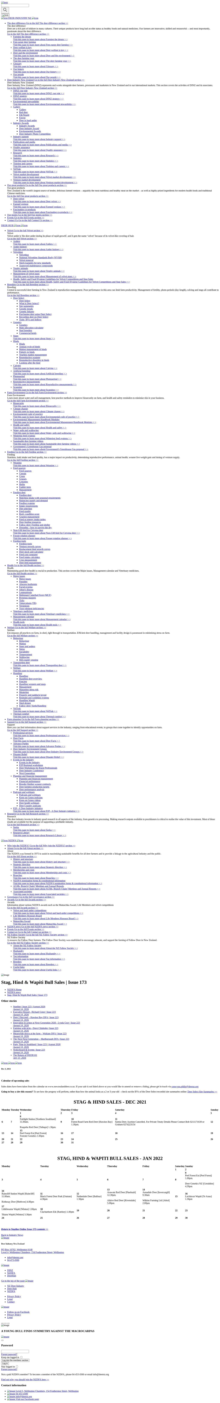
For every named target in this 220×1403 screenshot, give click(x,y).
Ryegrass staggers (27, 597)
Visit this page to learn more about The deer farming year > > (42, 61)
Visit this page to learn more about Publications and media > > (42, 144)
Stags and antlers (27, 646)
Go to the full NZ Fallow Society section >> (28, 943)
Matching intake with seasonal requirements (39, 498)
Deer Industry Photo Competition (35, 134)
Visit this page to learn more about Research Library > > (39, 835)
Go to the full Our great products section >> (27, 196)
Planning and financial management (36, 778)
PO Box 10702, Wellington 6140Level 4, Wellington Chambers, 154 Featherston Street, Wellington (32, 1251)
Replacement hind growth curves (34, 549)
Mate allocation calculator (31, 327)
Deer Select (24, 300)
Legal (10, 1299)
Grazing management (29, 516)
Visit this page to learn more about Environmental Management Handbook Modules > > (54, 422)
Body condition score (29, 514)
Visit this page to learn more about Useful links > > (37, 970)
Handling (23, 676)
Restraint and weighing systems (34, 697)
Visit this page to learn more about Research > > (36, 155)
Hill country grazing (28, 660)
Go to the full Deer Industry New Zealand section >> (32, 88)
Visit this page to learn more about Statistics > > (35, 161)
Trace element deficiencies (31, 608)
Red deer (23, 112)
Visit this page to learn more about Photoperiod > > (37, 379)
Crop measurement (28, 560)
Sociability (24, 651)
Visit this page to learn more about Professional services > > (41, 735)
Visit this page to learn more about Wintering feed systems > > (42, 438)
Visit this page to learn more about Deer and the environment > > (43, 55)
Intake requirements (28, 506)
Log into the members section (15, 1360)
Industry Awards (27, 126)
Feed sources (25, 471)
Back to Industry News (12, 1235)
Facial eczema (25, 587)
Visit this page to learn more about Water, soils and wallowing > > (44, 433)
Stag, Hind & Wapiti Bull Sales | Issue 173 (27, 995)
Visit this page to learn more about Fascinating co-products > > (42, 212)
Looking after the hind (29, 363)
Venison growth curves (30, 546)
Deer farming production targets (34, 787)
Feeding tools (25, 543)
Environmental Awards (30, 131)
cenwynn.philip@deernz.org (185, 1086)
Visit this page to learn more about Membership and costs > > (42, 872)
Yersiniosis (24, 606)
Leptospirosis (25, 592)
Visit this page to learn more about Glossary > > (35, 66)
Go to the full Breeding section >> (23, 295)
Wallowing (24, 657)
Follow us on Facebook (18, 1312)
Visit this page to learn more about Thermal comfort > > (39, 716)
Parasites (23, 581)
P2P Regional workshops (31, 765)
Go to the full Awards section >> (22, 907)
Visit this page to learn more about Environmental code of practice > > (46, 417)
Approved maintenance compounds (36, 265)
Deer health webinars (29, 803)
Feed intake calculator (29, 557)
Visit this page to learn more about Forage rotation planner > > (42, 538)
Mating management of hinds (33, 349)
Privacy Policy (14, 1296)
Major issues (25, 579)
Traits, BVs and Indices (30, 319)
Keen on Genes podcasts (31, 797)
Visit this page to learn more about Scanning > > (36, 390)
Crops (22, 476)
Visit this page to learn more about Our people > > (36, 77)
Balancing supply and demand (33, 500)
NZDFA (11, 1273)
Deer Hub (12, 1288)
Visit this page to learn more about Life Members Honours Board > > (45, 918)
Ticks (21, 600)
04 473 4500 (13, 1260)
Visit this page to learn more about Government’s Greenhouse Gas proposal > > (50, 449)
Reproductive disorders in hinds (34, 360)
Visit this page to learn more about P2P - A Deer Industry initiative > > (46, 811)
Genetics (23, 325)
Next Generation (27, 773)
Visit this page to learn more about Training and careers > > (41, 166)
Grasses (22, 479)
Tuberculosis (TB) (27, 603)
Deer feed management (30, 562)
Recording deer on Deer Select (33, 317)
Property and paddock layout (32, 695)
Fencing (23, 681)
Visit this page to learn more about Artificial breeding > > (40, 373)
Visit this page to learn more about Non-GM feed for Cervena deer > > (46, 533)
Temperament (25, 654)
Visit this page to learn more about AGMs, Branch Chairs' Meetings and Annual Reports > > (56, 889)
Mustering (24, 692)
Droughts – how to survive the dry (35, 527)
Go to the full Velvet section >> (22, 238)
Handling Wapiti (27, 700)
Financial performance (29, 781)
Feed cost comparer (28, 554)
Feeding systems (27, 503)
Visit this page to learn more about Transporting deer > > (39, 665)
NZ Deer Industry (15, 1286)
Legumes (23, 481)
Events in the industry (29, 762)
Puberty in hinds (27, 352)
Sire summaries (26, 306)
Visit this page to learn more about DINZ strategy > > (38, 99)
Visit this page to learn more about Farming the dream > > (40, 39)
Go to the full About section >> (22, 856)
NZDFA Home (14, 989)
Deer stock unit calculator (31, 552)
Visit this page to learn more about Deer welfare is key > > (40, 50)
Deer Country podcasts (30, 805)
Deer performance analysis (31, 789)
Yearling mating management (33, 354)
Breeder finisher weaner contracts (35, 784)
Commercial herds (27, 333)
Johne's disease (26, 589)
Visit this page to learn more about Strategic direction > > (40, 867)
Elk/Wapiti (24, 115)
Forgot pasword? (9, 1354)
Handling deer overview (30, 678)
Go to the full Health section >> (22, 573)
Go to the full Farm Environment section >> (28, 400)
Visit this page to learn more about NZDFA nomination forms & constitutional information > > (57, 883)
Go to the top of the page (13, 1281)
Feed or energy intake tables (32, 519)
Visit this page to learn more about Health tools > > (37, 624)
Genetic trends (26, 309)
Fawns (22, 117)
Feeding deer (25, 495)
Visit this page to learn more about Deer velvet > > (37, 201)
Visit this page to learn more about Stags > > (34, 338)
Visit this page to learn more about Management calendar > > (42, 619)
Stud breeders (25, 330)
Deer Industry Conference (31, 770)
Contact (11, 1302)
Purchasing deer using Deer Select (35, 314)
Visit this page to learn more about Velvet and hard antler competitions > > (48, 913)
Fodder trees (25, 487)
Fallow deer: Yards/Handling (32, 706)
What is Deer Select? (29, 303)
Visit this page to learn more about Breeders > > (35, 964)
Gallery (22, 109)
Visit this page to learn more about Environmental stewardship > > (44, 104)
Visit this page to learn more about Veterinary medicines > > (41, 614)
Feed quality (25, 511)
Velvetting (24, 255)
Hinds (22, 344)
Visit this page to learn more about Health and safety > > (39, 427)
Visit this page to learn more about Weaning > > (35, 465)
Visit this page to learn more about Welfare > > (35, 670)
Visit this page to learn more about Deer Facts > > (36, 741)
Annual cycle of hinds (29, 346)
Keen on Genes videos (30, 800)
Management (25, 489)
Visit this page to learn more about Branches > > (36, 878)
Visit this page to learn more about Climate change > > (39, 411)
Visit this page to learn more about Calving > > (35, 368)
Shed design (25, 703)
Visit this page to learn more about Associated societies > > (41, 894)
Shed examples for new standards (35, 263)
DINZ (10, 1270)
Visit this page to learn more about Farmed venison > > (39, 207)
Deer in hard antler (28, 120)
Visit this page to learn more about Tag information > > (39, 959)
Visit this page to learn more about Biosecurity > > (37, 406)
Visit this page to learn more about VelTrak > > (35, 171)
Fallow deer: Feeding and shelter (34, 525)
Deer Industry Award (29, 128)
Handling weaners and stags (32, 684)
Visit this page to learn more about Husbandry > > (36, 953)
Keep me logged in (10, 1357)
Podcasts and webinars (30, 795)
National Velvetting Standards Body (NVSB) (40, 257)
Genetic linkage (26, 311)
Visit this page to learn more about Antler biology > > (38, 249)
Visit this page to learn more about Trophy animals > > (39, 271)
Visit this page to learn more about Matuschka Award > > (40, 924)
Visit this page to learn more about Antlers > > (35, 244)
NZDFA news (14, 992)
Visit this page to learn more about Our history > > (37, 72)
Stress (22, 649)
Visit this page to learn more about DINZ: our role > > (38, 93)
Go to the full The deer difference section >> (28, 34)
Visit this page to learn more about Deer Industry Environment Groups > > (48, 751)
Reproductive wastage (29, 357)
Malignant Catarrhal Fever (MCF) (35, 595)
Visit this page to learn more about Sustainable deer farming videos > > (46, 444)
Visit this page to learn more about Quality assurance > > (40, 150)
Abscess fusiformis (28, 584)
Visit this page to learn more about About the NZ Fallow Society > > (45, 948)
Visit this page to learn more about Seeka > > (34, 830)
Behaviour (24, 641)
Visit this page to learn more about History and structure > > (41, 862)
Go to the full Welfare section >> (22, 635)
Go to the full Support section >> (22, 730)
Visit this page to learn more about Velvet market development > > (44, 177)
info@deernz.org (15, 1257)
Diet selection (25, 508)
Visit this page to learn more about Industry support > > (39, 139)
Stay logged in (8, 1366)
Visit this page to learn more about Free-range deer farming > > (43, 45)
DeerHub (11, 1275)
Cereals (22, 473)
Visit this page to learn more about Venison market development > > (45, 182)
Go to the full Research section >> (23, 824)
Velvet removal (26, 260)
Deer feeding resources (30, 522)
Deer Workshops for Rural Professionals (38, 768)
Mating (22, 643)
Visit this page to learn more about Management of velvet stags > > (44, 276)
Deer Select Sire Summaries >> (202, 1091)
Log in (5, 1363)
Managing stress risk (28, 689)
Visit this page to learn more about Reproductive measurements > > (44, 384)
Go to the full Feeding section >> (22, 460)
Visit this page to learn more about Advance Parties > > (39, 746)
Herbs (22, 484)
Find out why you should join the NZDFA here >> (25, 1379)
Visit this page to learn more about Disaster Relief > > (38, 757)
